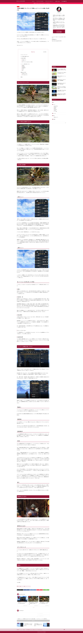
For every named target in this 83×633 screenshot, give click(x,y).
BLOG (33, 1)
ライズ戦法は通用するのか (25, 56)
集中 (22, 70)
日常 (53, 115)
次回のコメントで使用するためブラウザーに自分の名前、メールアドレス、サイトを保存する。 (33, 618)
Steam (55, 110)
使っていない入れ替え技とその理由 (27, 61)
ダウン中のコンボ (24, 74)
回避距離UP (24, 67)
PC (53, 102)
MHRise (18, 6)
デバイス (54, 113)
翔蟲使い (23, 65)
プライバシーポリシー (49, 1)
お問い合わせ (57, 1)
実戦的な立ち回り (23, 72)
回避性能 (23, 66)
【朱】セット (24, 59)
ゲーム (54, 104)
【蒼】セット (24, 60)
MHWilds (55, 109)
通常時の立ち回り (24, 73)
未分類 (54, 119)
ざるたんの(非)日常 (20, 1)
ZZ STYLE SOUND (40, 1)
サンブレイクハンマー (24, 54)
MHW (55, 108)
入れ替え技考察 (23, 58)
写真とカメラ (56, 117)
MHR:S (18, 586)
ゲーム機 (55, 111)
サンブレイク (22, 586)
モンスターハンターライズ (27, 586)
